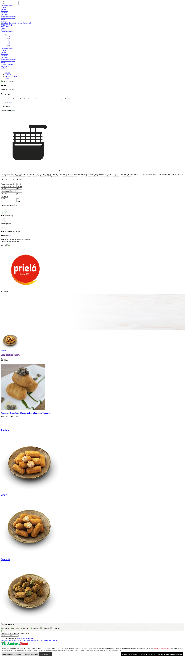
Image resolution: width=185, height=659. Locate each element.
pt (9, 42)
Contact (3, 28)
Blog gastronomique (7, 25)
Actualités (4, 21)
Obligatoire (18, 654)
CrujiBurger (4, 14)
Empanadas (4, 11)
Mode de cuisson (6, 110)
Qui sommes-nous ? (7, 5)
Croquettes (4, 9)
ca (9, 37)
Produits (3, 7)
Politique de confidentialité (25, 638)
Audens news (5, 26)
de (9, 45)
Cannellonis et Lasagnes (8, 16)
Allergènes (4, 235)
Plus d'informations (45, 654)
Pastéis (3, 19)
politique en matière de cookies (162, 648)
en (9, 40)
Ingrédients (5, 103)
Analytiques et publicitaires (31, 654)
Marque (3, 245)
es (9, 38)
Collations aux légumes (8, 18)
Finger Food (4, 12)
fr (8, 43)
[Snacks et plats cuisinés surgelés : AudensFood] (16, 23)
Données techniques (7, 205)
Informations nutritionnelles (10, 180)
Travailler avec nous (7, 31)
